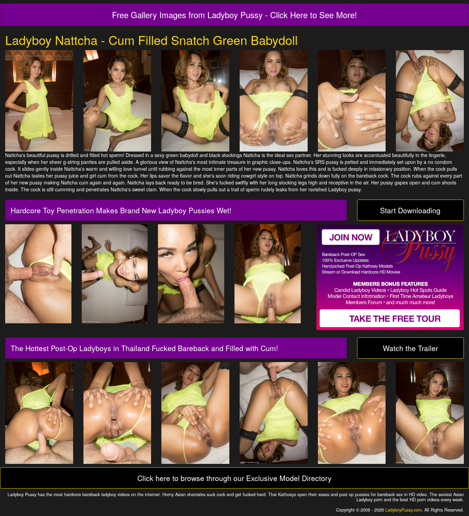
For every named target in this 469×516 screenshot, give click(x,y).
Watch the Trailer (410, 348)
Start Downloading (410, 210)
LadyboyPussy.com (403, 510)
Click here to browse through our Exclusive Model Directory (234, 478)
